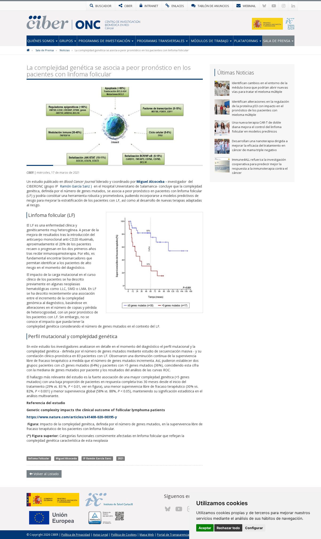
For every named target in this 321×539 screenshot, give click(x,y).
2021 (120, 458)
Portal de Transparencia (173, 535)
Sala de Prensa (277, 41)
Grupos (66, 41)
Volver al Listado (46, 474)
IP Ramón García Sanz (97, 458)
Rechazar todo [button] (228, 528)
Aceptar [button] (205, 528)
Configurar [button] (254, 528)
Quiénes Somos (41, 41)
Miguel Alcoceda (66, 458)
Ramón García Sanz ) (76, 186)
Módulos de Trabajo (210, 41)
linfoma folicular (38, 458)
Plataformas (246, 41)
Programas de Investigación (104, 41)
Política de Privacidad (75, 535)
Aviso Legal (100, 535)
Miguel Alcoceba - (152, 181)
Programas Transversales (161, 41)
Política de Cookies (124, 535)
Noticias (65, 50)
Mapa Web (147, 535)
